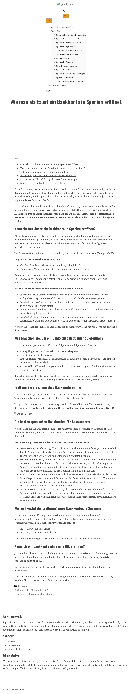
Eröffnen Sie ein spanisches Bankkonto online (44, 172)
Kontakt (12, 641)
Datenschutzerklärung (20, 649)
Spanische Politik (64, 70)
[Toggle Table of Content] (16, 158)
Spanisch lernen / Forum (72, 81)
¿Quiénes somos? (58, 85)
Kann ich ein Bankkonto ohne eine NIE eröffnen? (45, 183)
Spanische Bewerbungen (67, 54)
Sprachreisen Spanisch (66, 66)
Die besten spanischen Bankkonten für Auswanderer (48, 175)
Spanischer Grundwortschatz (69, 39)
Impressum (14, 645)
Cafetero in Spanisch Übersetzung (35, 594)
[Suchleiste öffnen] (65, 11)
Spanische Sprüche (64, 46)
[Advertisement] (66, 133)
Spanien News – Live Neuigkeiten (71, 35)
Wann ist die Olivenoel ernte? (32, 590)
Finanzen (22, 586)
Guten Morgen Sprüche (71, 50)
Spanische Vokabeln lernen (68, 43)
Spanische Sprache (64, 62)
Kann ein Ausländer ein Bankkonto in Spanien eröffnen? (50, 164)
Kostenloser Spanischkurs (62, 27)
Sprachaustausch (64, 77)
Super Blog (56, 31)
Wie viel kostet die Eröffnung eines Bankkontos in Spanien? (51, 179)
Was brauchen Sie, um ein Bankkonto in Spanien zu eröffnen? (52, 168)
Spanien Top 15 (63, 58)
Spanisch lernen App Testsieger (70, 74)
